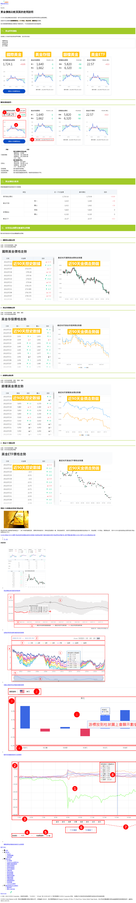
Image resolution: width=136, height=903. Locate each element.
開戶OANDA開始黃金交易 (88, 535)
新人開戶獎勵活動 (68, 535)
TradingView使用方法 (12, 862)
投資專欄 (9, 882)
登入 (7, 3)
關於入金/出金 (11, 889)
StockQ (9, 854)
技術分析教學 (10, 865)
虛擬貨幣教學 (10, 880)
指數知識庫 (10, 877)
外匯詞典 (9, 870)
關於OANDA (76, 535)
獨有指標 (9, 857)
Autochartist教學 (11, 883)
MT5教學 (9, 860)
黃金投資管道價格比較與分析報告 (25, 535)
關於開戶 (9, 887)
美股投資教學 (10, 867)
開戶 (2, 847)
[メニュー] (1, 5)
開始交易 (3, 3)
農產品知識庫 (10, 875)
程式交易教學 (10, 869)
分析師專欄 (10, 855)
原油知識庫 (10, 874)
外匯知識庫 (10, 878)
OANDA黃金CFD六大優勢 (8, 535)
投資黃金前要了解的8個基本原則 (44, 535)
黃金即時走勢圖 (58, 535)
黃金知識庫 (10, 872)
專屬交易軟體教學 (12, 864)
